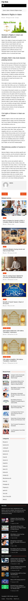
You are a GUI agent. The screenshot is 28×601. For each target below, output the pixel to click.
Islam (8, 10)
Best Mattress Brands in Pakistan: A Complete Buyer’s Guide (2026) (18, 401)
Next (23, 193)
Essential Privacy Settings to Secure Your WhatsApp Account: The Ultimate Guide (18, 587)
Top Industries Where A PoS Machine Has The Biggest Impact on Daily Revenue (17, 383)
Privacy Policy (9, 598)
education (5, 451)
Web (4, 499)
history (4, 466)
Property (5, 487)
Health (4, 463)
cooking (5, 448)
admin (4, 17)
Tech (4, 493)
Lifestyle (5, 475)
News (4, 481)
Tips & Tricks (6, 496)
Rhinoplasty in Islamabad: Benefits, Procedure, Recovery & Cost (18, 395)
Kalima (8, 328)
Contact (3, 598)
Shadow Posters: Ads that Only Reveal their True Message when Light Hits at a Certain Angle (18, 560)
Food (4, 457)
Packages (5, 484)
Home (4, 10)
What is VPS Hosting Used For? (17, 579)
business (5, 445)
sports (4, 490)
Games (4, 460)
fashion (4, 454)
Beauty (4, 442)
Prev (5, 193)
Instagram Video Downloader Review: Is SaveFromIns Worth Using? (17, 376)
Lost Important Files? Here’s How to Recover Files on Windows (17, 413)
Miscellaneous (6, 478)
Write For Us (16, 598)
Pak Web (5, 2)
